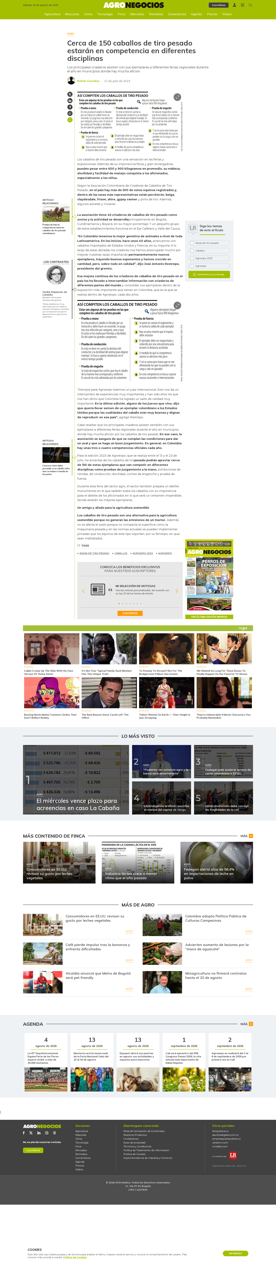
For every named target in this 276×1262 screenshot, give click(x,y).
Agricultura (52, 14)
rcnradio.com (220, 1146)
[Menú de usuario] (234, 5)
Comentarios (177, 14)
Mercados (137, 14)
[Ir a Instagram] (46, 1132)
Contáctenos (130, 1138)
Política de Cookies (134, 1154)
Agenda (196, 14)
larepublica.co (220, 1131)
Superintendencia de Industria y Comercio (147, 1158)
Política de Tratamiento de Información (146, 1150)
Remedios (156, 14)
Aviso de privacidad (134, 1142)
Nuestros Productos (135, 1135)
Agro (129, 931)
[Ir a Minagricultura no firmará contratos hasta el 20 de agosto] (162, 982)
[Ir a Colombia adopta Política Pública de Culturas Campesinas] (162, 925)
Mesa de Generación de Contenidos (144, 1131)
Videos (227, 14)
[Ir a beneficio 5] (133, 603)
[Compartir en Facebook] (70, 107)
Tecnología (105, 14)
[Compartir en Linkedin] (70, 100)
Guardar (70, 119)
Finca (121, 14)
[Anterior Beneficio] (83, 591)
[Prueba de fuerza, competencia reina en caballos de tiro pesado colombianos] (56, 214)
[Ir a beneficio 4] (130, 603)
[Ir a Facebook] (23, 1132)
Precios (212, 14)
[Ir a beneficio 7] (141, 603)
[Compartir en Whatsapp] (70, 113)
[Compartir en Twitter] (70, 94)
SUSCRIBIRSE (130, 613)
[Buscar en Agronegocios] (250, 5)
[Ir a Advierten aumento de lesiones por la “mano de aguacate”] (162, 953)
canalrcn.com (220, 1142)
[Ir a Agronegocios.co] (42, 1126)
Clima (88, 14)
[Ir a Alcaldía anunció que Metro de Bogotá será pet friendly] (43, 982)
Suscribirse (33, 1150)
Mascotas (72, 14)
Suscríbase (218, 5)
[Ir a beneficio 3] (126, 603)
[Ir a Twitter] (31, 1132)
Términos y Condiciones (137, 1146)
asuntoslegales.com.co (225, 1135)
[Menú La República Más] (242, 5)
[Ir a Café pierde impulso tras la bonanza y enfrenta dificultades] (43, 953)
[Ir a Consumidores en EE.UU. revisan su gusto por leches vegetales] (43, 925)
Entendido (235, 1253)
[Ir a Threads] (54, 1132)
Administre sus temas (210, 274)
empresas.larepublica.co (226, 1138)
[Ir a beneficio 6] (137, 603)
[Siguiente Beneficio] (177, 591)
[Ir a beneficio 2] (122, 603)
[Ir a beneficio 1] (119, 603)
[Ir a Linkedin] (38, 1132)
